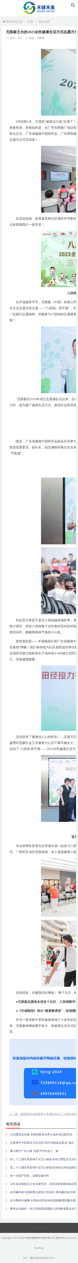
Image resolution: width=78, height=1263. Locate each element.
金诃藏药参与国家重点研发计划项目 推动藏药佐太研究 (44, 1192)
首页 (30, 21)
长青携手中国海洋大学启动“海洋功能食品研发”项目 (42, 1142)
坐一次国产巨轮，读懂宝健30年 (29, 1175)
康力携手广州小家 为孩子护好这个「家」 (35, 1151)
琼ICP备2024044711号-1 (42, 1258)
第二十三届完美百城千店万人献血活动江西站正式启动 (43, 1159)
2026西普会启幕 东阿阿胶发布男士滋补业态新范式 (41, 1134)
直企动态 (44, 21)
